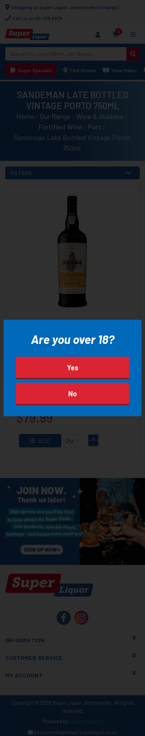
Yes (72, 367)
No (72, 393)
